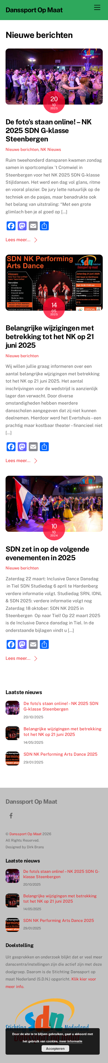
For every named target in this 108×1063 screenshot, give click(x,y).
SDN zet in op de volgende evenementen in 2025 (47, 553)
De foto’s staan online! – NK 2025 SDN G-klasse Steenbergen (49, 130)
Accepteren (55, 1048)
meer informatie (70, 1041)
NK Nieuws (50, 149)
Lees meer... (18, 239)
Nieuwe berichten (22, 149)
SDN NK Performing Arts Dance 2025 (60, 754)
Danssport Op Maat (25, 834)
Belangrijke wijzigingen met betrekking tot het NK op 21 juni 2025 (50, 336)
